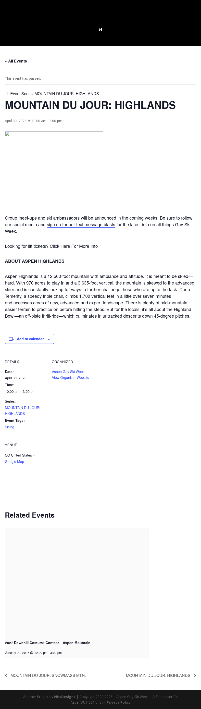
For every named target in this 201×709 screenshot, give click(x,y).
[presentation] (77, 582)
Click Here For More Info (74, 246)
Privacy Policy (119, 702)
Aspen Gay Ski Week (68, 371)
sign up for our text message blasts (81, 224)
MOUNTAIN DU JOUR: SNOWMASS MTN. (48, 675)
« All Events (16, 61)
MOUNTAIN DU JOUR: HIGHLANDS (158, 675)
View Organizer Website (70, 377)
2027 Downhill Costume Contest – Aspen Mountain (47, 642)
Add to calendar (30, 338)
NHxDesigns (64, 696)
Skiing (9, 426)
